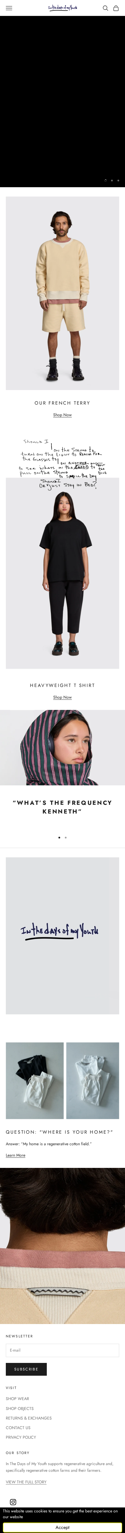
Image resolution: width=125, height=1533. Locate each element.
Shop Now (62, 415)
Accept (62, 1527)
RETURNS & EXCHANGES (29, 1418)
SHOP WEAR (17, 1399)
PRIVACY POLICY (21, 1437)
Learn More (15, 1155)
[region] (62, 93)
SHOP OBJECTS (20, 1408)
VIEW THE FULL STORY (26, 1482)
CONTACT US (18, 1428)
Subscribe (26, 1369)
